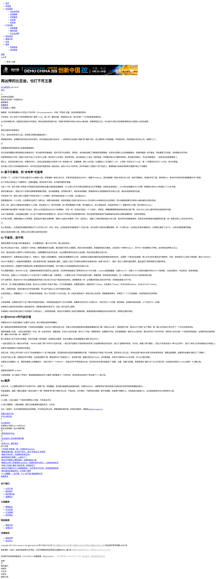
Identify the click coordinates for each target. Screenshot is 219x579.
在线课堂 (13, 14)
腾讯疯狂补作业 (8, 433)
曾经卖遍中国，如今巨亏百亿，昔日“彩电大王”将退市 (23, 452)
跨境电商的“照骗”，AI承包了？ (14, 457)
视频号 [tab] (3, 569)
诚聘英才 (9, 497)
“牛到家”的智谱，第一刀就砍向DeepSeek (18, 449)
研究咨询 (9, 36)
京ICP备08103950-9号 (78, 545)
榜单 (7, 44)
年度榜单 (13, 47)
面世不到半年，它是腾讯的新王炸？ (16, 454)
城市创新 (13, 31)
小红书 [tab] (3, 571)
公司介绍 (9, 489)
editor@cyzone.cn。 (96, 409)
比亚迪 (7, 414)
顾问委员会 (10, 494)
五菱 (3, 414)
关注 (3, 90)
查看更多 (4, 476)
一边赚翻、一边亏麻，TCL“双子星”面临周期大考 (23, 474)
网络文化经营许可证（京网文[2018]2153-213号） (92, 550)
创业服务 (9, 9)
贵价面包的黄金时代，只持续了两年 (16, 471)
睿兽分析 (9, 39)
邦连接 (8, 6)
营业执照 (85, 556)
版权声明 (9, 538)
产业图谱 (9, 512)
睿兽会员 (9, 507)
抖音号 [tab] (3, 574)
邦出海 (13, 23)
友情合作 (9, 528)
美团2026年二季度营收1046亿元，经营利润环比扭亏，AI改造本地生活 (30, 463)
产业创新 (9, 25)
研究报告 (9, 515)
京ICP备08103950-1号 (61, 545)
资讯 (7, 3)
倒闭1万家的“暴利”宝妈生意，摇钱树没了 (18, 465)
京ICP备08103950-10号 (96, 545)
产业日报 (9, 510)
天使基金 (13, 17)
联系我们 (9, 491)
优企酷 (13, 20)
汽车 (12, 414)
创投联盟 (13, 28)
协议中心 (9, 541)
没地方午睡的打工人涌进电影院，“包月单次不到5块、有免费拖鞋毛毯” (30, 468)
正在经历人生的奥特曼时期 (13, 438)
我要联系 (4, 105)
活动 (7, 42)
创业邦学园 (14, 12)
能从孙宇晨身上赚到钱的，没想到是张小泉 (19, 460)
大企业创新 (14, 33)
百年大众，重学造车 (10, 443)
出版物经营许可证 (97, 556)
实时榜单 (13, 50)
